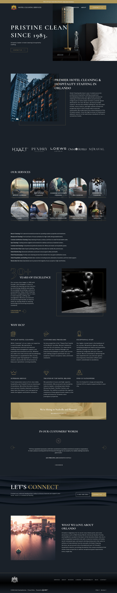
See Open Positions (68, 1)
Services (75, 7)
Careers (78, 579)
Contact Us (17, 50)
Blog (96, 579)
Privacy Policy (31, 590)
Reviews (71, 579)
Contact (96, 7)
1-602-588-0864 (82, 494)
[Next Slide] (104, 447)
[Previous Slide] (12, 447)
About (83, 7)
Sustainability (88, 579)
